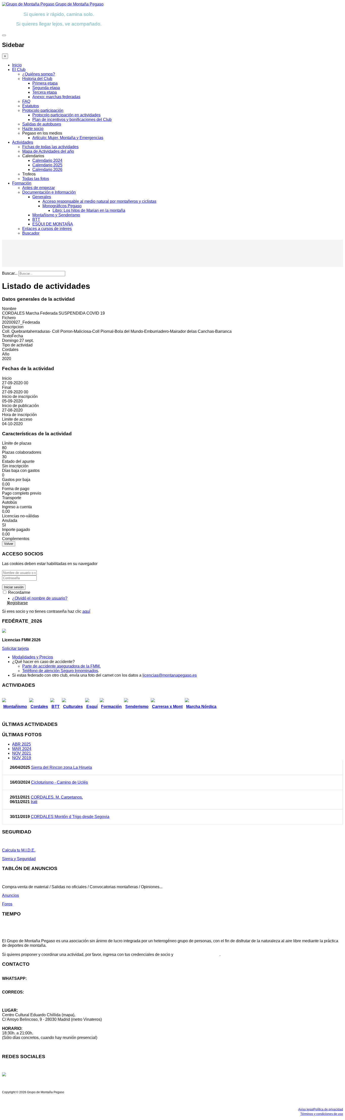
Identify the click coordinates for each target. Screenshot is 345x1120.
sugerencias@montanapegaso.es (32, 1001)
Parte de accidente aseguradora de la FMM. (61, 666)
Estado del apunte (18, 461)
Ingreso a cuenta (17, 507)
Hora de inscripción (19, 415)
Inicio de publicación (20, 405)
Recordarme (18, 592)
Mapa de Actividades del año (48, 151)
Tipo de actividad (17, 345)
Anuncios (10, 895)
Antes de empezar (38, 188)
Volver (8, 544)
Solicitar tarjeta (15, 648)
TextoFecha (12, 336)
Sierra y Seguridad (19, 859)
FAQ (26, 101)
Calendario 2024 (47, 160)
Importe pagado (16, 529)
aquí (86, 611)
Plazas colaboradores (21, 452)
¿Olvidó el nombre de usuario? (39, 598)
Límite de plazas (16, 443)
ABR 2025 (21, 744)
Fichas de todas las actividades (50, 147)
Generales (41, 197)
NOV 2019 (21, 758)
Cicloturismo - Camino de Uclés (59, 782)
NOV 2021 (21, 753)
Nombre (9, 309)
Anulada (9, 520)
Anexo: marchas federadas (56, 97)
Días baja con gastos (21, 470)
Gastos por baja (16, 479)
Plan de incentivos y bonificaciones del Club (72, 119)
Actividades (22, 142)
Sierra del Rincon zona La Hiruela (61, 767)
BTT (36, 219)
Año (5, 354)
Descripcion (12, 327)
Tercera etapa (44, 92)
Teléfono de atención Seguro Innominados (60, 671)
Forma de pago (15, 489)
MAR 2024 (21, 749)
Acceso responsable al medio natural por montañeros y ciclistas (99, 201)
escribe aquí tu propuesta (196, 954)
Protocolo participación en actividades (66, 115)
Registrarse (17, 603)
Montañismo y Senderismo (56, 215)
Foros (7, 904)
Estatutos (30, 106)
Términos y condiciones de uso (321, 1114)
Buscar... (9, 273)
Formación (21, 183)
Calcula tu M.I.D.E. (18, 850)
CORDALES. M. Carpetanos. (57, 797)
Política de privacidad (328, 1109)
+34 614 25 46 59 (17, 983)
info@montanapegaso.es (24, 997)
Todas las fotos (35, 178)
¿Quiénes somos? (38, 74)
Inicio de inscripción (20, 396)
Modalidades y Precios (32, 657)
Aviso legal (305, 1109)
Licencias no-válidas (20, 516)
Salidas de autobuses (41, 124)
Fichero (9, 318)
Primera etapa (45, 83)
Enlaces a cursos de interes (47, 228)
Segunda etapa (46, 88)
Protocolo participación (42, 110)
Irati (34, 802)
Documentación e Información (49, 192)
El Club (19, 69)
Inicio (17, 65)
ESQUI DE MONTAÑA (52, 224)
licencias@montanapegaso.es (169, 675)
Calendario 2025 (47, 165)
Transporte (11, 498)
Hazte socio (32, 128)
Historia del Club (37, 79)
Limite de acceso (17, 419)
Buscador (30, 233)
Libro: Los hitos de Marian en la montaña (89, 210)
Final (6, 387)
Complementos (15, 539)
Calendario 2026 (47, 169)
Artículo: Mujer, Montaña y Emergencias (67, 138)
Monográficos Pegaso (62, 206)
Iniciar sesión (13, 587)
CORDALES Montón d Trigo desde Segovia (70, 816)
